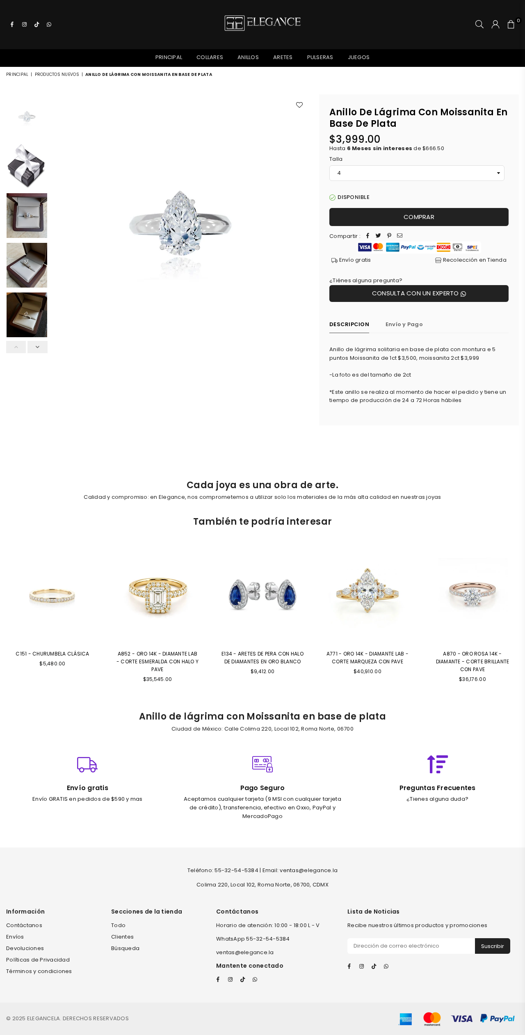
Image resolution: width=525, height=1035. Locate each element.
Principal (168, 57)
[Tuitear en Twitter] (378, 236)
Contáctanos (24, 925)
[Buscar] (479, 24)
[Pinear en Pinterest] (389, 236)
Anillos (248, 57)
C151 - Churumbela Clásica (52, 653)
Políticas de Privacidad (38, 960)
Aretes (283, 57)
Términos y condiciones (39, 971)
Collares (209, 57)
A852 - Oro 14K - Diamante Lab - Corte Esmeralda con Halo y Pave (157, 661)
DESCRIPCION (349, 324)
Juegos (359, 57)
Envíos (15, 937)
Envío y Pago (404, 324)
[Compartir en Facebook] (368, 236)
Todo (118, 925)
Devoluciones (25, 948)
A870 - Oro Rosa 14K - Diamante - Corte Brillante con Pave (472, 661)
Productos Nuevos (57, 74)
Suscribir (492, 946)
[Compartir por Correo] (400, 236)
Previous (59, 265)
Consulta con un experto (416, 293)
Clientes (122, 937)
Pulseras (320, 57)
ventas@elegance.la (245, 952)
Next (301, 265)
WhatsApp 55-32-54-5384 (253, 939)
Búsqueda (125, 948)
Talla (335, 159)
